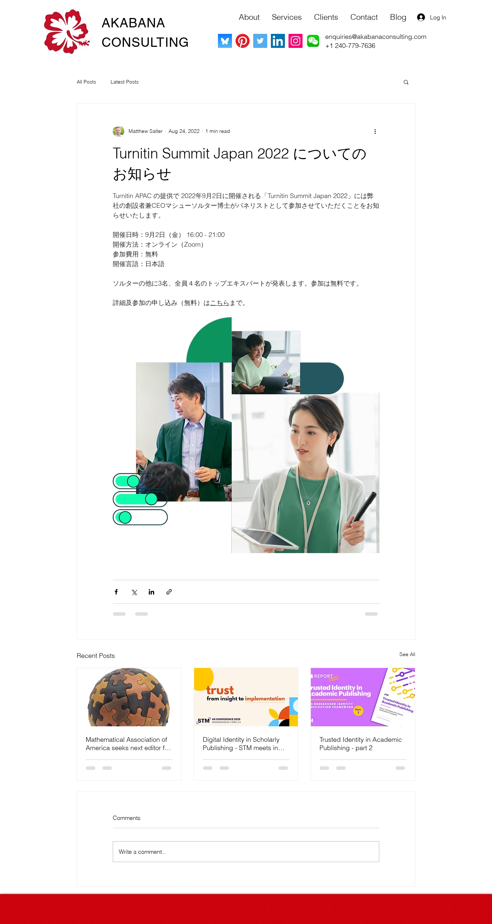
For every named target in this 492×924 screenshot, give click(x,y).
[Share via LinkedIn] (151, 591)
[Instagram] (296, 41)
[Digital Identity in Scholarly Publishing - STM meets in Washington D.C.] (246, 697)
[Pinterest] (243, 41)
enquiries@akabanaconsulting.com (375, 36)
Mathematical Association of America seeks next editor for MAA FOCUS (128, 743)
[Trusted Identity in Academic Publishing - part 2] (363, 697)
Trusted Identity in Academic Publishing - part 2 (360, 743)
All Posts (86, 82)
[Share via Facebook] (116, 591)
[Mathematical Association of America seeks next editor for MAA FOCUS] (129, 697)
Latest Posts (125, 82)
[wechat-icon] (313, 41)
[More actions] (375, 131)
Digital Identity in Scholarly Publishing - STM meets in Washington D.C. (241, 743)
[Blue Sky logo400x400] (225, 41)
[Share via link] (169, 591)
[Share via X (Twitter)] (133, 591)
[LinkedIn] (278, 41)
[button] (406, 82)
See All (407, 654)
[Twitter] (260, 41)
